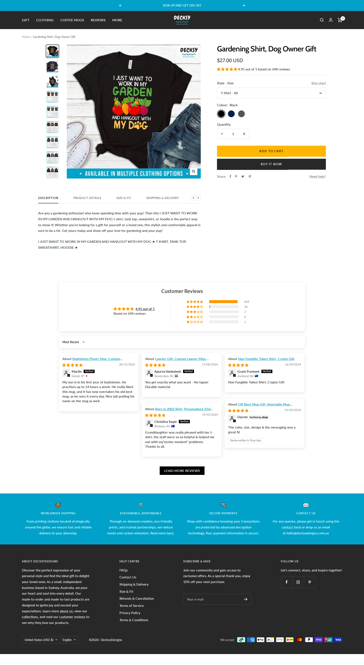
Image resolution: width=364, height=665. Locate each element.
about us (66, 611)
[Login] (331, 20)
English (67, 640)
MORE (117, 20)
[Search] (322, 20)
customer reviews (72, 617)
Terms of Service (131, 605)
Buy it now (271, 164)
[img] (72, 365)
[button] (227, 69)
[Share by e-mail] (249, 176)
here (170, 533)
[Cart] (340, 20)
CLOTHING (45, 20)
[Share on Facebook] (230, 176)
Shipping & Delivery (162, 198)
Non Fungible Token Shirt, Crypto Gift (266, 359)
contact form (291, 527)
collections (30, 617)
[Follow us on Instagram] (298, 582)
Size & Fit (123, 198)
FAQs (123, 570)
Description (48, 198)
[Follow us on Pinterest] (310, 582)
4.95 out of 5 (145, 309)
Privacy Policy (129, 613)
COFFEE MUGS (72, 20)
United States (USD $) (39, 640)
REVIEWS (98, 20)
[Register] (246, 599)
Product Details (87, 198)
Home (26, 37)
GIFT (25, 20)
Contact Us (127, 577)
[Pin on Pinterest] (236, 176)
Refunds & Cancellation (136, 598)
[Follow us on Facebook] (286, 582)
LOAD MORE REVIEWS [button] (182, 471)
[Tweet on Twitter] (243, 176)
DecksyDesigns (111, 640)
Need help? (317, 176)
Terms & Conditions (133, 620)
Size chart (318, 83)
